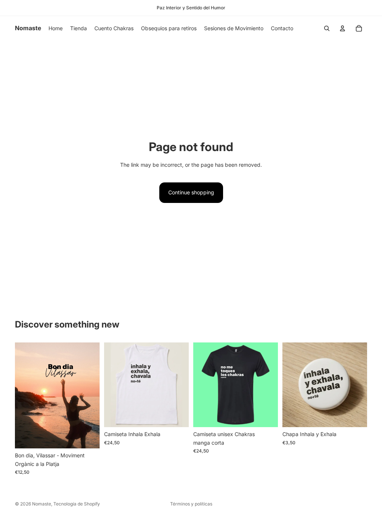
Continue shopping (191, 192)
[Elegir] (88, 437)
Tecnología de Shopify (76, 504)
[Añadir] (355, 416)
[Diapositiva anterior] (23, 395)
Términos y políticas (191, 504)
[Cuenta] (342, 28)
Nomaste (41, 504)
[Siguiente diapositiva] (91, 395)
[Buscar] (327, 28)
